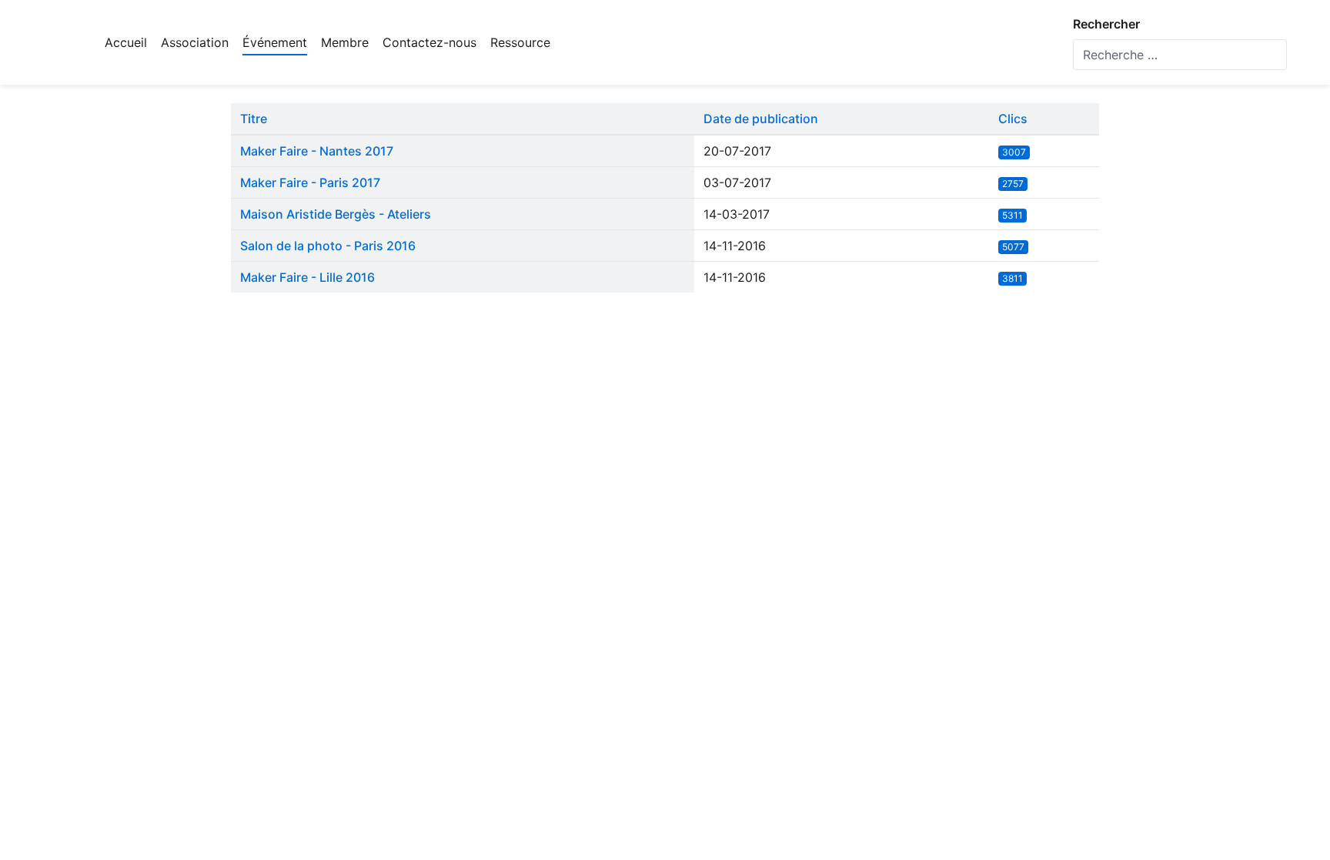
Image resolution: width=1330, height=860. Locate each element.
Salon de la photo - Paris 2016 (328, 245)
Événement (274, 42)
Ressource (520, 42)
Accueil (126, 42)
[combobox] (1180, 54)
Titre (253, 118)
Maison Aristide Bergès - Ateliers (335, 214)
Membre (345, 42)
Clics (1013, 118)
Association (195, 42)
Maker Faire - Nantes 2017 (316, 151)
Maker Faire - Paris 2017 (310, 182)
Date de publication (760, 118)
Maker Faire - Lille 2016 (307, 277)
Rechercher (1106, 24)
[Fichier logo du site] (54, 42)
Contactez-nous (429, 42)
